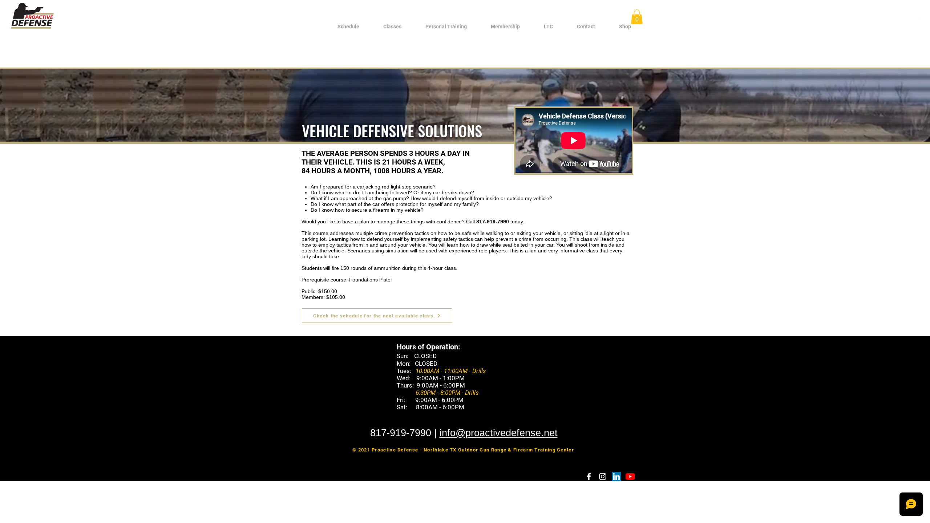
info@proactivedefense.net (499, 432)
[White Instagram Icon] (915, 15)
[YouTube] (630, 476)
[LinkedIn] (616, 476)
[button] (392, 26)
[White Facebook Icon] (904, 15)
